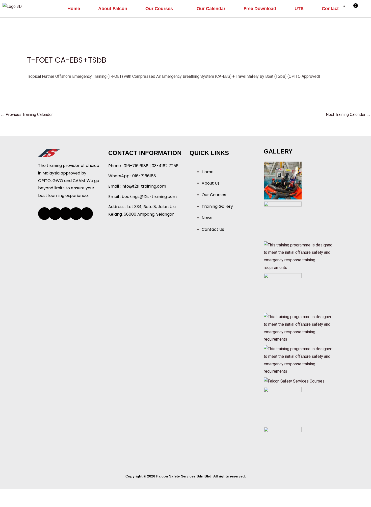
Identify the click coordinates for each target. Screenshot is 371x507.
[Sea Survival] (299, 256)
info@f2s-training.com (144, 186)
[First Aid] (299, 327)
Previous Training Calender (27, 114)
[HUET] (283, 180)
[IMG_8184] (283, 405)
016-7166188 (144, 176)
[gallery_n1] (294, 380)
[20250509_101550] (283, 220)
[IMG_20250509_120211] (283, 445)
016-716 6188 (136, 166)
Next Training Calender (348, 114)
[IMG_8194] (283, 292)
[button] (162, 9)
